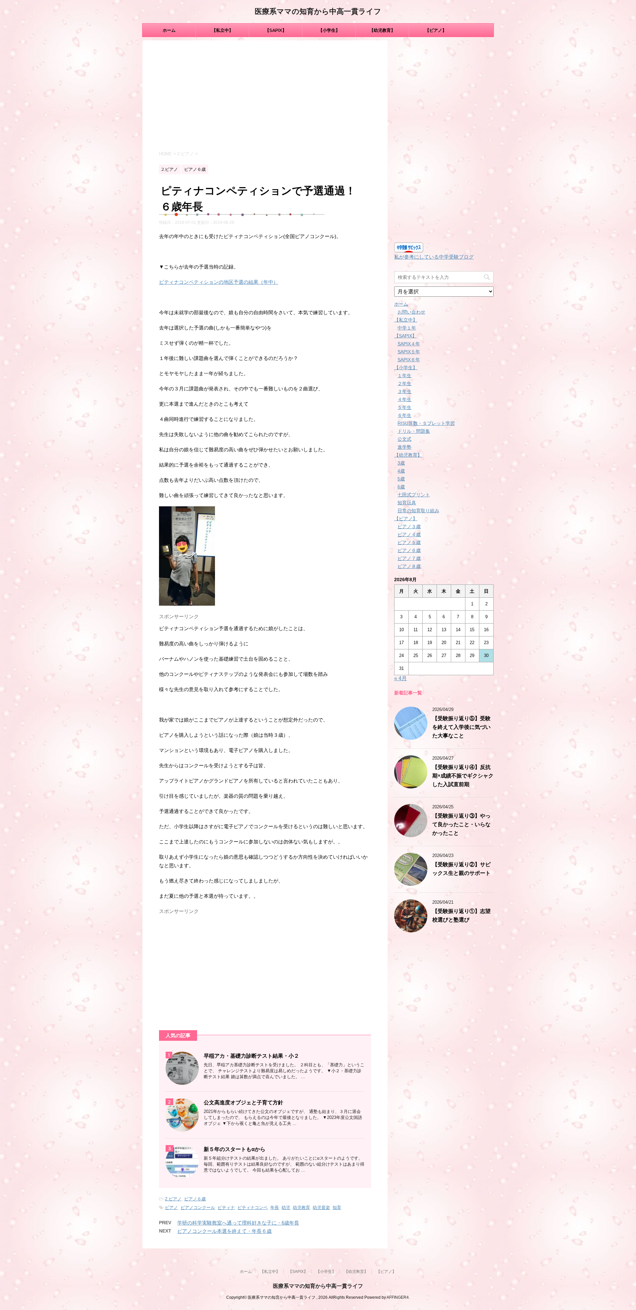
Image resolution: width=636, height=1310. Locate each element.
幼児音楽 (321, 1207)
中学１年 (407, 327)
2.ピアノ (173, 1198)
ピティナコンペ (253, 1207)
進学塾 (404, 447)
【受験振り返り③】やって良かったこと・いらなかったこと (461, 824)
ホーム (169, 30)
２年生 (404, 383)
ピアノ (171, 1207)
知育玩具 (407, 502)
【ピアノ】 (436, 30)
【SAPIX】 (276, 30)
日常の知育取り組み (418, 510)
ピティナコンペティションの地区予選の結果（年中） (218, 282)
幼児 (286, 1207)
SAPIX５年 (409, 351)
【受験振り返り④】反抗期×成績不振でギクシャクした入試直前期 (463, 775)
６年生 (404, 415)
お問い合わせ (411, 312)
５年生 (404, 407)
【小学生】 (329, 30)
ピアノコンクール (198, 1207)
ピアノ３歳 (409, 526)
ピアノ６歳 (195, 1198)
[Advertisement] (265, 96)
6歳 (401, 486)
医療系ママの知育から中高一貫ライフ (318, 11)
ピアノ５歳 (409, 542)
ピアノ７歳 (409, 558)
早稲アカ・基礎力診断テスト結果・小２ (251, 1056)
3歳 (401, 463)
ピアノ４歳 (409, 534)
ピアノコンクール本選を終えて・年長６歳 (224, 1231)
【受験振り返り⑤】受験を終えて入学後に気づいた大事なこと (461, 727)
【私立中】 (222, 30)
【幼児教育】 (382, 30)
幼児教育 (301, 1207)
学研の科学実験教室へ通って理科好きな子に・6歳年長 (238, 1223)
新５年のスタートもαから (234, 1149)
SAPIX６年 (409, 359)
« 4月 (400, 678)
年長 (274, 1207)
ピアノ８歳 (409, 566)
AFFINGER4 (398, 1297)
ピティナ (226, 1207)
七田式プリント (414, 494)
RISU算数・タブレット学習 (426, 423)
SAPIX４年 (409, 343)
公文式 (404, 439)
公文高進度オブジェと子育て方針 (243, 1102)
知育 (337, 1207)
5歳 (401, 478)
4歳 (401, 471)
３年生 (404, 391)
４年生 (404, 399)
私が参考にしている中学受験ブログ (434, 257)
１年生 (404, 375)
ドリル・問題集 (414, 431)
